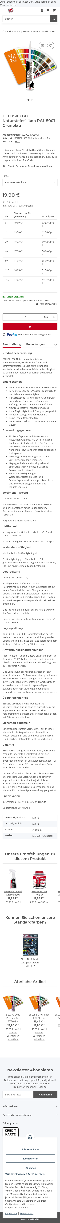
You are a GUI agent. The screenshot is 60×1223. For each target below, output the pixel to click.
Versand (28, 205)
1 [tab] (28, 100)
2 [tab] (32, 100)
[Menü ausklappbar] (4, 9)
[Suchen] (53, 18)
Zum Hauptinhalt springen (14, 1)
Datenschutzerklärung (16, 1080)
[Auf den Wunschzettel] (50, 45)
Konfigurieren (30, 1158)
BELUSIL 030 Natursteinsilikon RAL (32, 138)
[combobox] (30, 182)
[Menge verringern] (6, 317)
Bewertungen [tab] (35, 344)
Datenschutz (26, 1213)
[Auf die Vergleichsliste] (42, 45)
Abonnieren (45, 1094)
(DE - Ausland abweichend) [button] (37, 300)
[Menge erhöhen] (53, 317)
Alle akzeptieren (31, 1149)
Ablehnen (30, 1168)
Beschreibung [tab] (12, 344)
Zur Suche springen (40, 1)
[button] (42, 10)
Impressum (11, 1213)
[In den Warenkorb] (30, 326)
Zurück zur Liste (12, 31)
